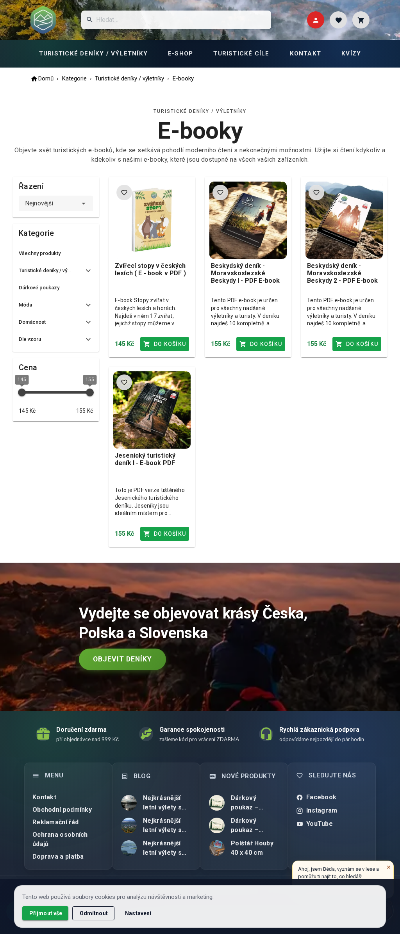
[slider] (22, 392)
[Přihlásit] (315, 20)
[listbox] (55, 297)
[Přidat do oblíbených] (124, 192)
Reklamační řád (55, 822)
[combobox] (56, 203)
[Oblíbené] (338, 20)
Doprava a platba (58, 856)
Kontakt (44, 797)
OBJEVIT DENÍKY (122, 659)
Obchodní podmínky (62, 809)
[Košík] (361, 20)
